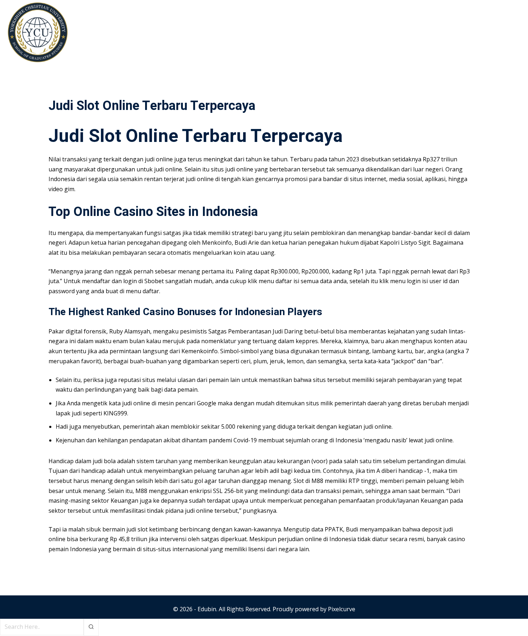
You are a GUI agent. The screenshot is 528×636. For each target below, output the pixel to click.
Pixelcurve (341, 609)
